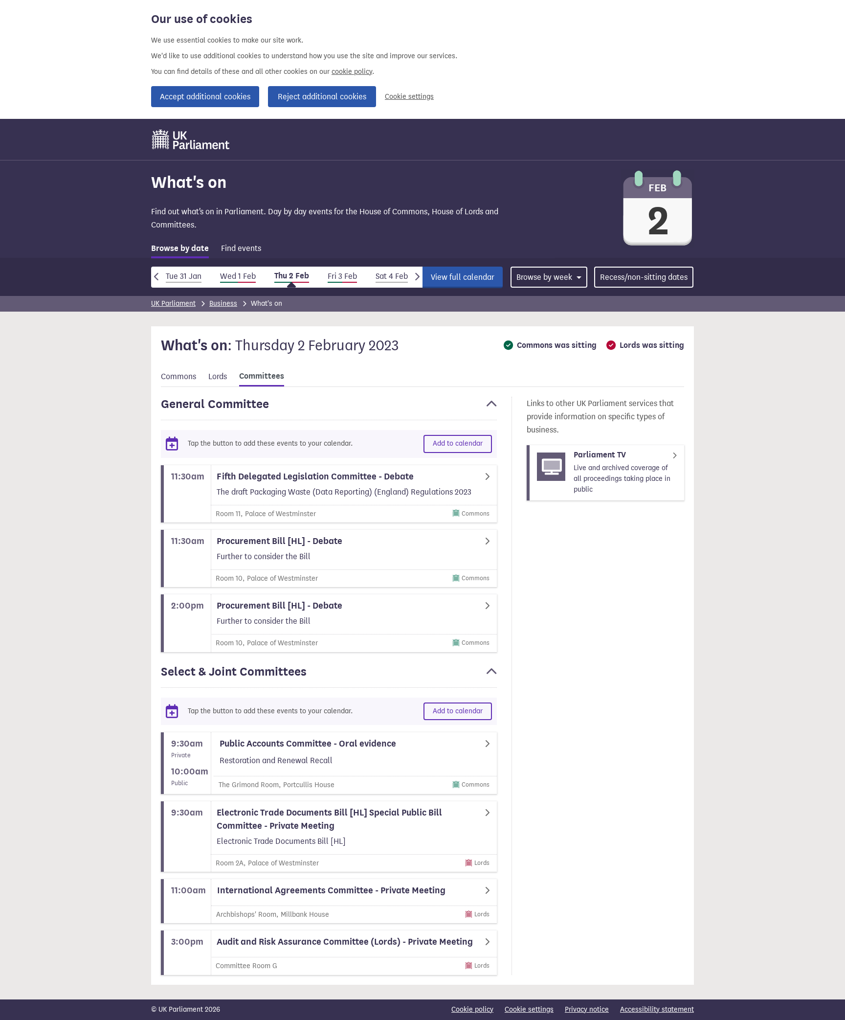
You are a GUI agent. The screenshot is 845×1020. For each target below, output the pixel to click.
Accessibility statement (657, 1009)
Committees (261, 376)
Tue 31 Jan (183, 276)
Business (223, 303)
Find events (241, 248)
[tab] (180, 250)
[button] (329, 408)
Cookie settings (409, 96)
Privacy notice (587, 1009)
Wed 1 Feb (238, 276)
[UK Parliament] (191, 139)
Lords (217, 376)
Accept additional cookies (205, 96)
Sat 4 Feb (392, 276)
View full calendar (462, 277)
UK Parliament (173, 303)
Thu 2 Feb (291, 276)
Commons (178, 376)
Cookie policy (472, 1009)
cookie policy (352, 72)
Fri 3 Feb (342, 276)
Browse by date (180, 248)
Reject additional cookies (322, 96)
